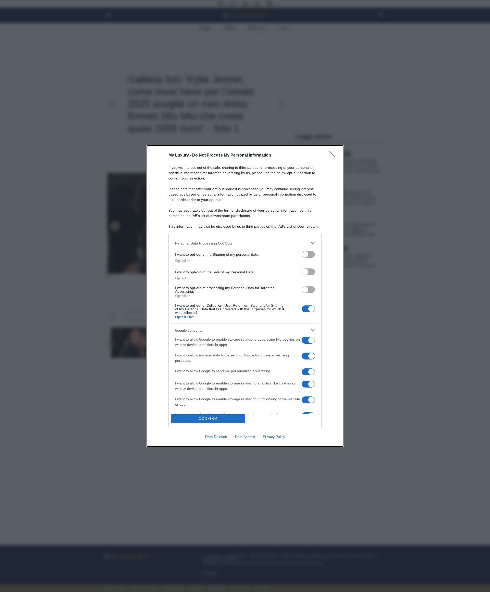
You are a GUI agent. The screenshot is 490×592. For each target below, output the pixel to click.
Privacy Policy (274, 437)
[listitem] (245, 243)
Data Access (245, 437)
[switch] (308, 254)
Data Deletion (216, 437)
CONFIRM (208, 418)
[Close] (333, 155)
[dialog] (245, 296)
